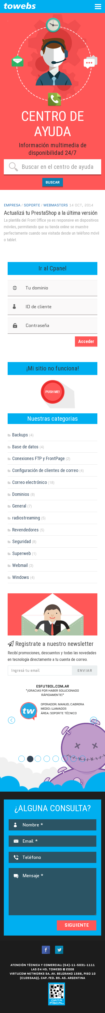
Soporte (32, 205)
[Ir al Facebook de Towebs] (46, 950)
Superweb (21, 553)
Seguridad (21, 541)
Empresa (12, 205)
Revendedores (25, 529)
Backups (20, 434)
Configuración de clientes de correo (45, 470)
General (19, 506)
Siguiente (76, 925)
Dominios (20, 494)
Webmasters (55, 205)
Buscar (53, 182)
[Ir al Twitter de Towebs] (59, 950)
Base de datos (25, 446)
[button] (14, 725)
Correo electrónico (29, 482)
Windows (20, 577)
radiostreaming (26, 517)
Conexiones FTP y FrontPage (38, 458)
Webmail (20, 565)
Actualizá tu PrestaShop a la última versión (50, 213)
